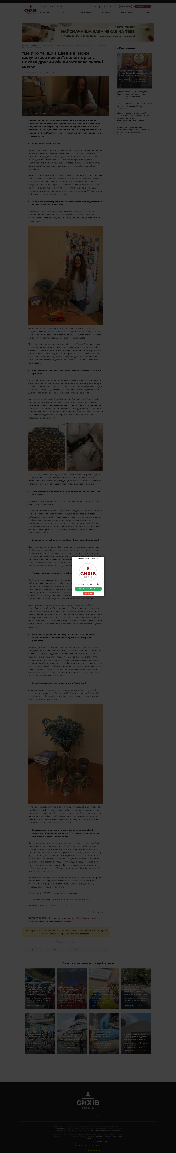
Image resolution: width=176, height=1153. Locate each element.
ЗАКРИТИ (88, 593)
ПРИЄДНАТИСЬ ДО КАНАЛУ (88, 589)
